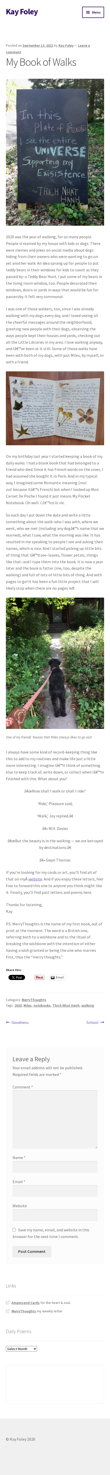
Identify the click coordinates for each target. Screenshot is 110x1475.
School (92, 1022)
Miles (28, 1005)
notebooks (42, 1005)
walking (87, 1005)
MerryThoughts (34, 999)
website (35, 879)
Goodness (20, 1022)
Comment (23, 1087)
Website (20, 1205)
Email (19, 1181)
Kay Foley (22, 11)
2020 (18, 1005)
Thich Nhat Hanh (66, 1005)
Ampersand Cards (26, 1302)
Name (19, 1157)
